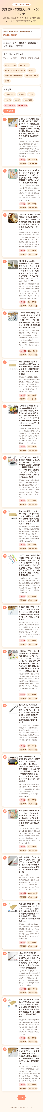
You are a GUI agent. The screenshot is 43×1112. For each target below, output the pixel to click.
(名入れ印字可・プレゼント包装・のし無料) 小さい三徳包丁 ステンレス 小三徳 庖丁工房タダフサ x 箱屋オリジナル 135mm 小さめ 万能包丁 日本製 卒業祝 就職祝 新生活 (29, 864)
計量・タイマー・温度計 (13, 75)
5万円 (18, 100)
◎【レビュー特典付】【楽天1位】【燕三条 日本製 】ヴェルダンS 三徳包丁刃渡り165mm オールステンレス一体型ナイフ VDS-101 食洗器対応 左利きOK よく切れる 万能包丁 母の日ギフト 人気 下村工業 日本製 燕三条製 (29, 129)
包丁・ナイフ (24, 65)
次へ (21, 1097)
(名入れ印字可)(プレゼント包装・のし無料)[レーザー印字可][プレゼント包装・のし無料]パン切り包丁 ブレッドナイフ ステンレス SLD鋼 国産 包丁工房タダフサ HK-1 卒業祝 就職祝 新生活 (29, 960)
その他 (7, 81)
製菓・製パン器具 (31, 75)
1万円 (32, 94)
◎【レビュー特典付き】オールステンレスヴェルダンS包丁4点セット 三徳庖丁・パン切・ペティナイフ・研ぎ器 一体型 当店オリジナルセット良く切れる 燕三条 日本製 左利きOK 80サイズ (29, 320)
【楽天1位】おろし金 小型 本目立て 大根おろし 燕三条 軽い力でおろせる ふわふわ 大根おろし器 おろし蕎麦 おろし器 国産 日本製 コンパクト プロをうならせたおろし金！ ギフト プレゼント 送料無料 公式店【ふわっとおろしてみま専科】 (29, 467)
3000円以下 (11, 94)
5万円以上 (28, 100)
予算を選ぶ (8, 89)
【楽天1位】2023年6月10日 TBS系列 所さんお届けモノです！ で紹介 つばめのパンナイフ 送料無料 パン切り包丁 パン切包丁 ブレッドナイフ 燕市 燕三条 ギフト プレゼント (29, 222)
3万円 (9, 100)
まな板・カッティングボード (15, 70)
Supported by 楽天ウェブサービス (21, 1107)
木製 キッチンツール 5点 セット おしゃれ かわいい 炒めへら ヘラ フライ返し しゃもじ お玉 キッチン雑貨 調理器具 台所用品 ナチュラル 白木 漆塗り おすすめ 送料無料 (29, 818)
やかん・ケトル (10, 65)
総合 (5, 31)
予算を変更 (9, 111)
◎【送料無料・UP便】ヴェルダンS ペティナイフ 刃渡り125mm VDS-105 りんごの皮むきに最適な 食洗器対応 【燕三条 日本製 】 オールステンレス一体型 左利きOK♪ (29, 1056)
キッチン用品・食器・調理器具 (19, 31)
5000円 (22, 94)
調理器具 (32, 70)
